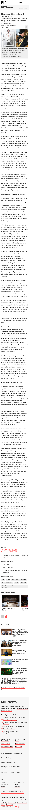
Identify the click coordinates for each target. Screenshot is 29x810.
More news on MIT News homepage (13, 688)
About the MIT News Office (6, 740)
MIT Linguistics (8, 567)
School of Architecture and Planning (14, 717)
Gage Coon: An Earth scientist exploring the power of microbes (19, 651)
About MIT (17, 786)
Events (10, 803)
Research (23, 582)
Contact (24, 803)
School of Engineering (10, 720)
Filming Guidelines (7, 747)
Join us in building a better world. (11, 791)
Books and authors (7, 582)
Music (8, 579)
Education (4, 780)
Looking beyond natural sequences (20, 660)
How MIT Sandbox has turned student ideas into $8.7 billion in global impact (19, 643)
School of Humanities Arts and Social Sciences (12, 586)
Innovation (4, 782)
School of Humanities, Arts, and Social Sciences (15, 723)
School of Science (9, 729)
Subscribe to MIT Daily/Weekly (11, 753)
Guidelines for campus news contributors (10, 767)
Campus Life (4, 784)
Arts (3, 579)
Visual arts (15, 579)
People (14, 803)
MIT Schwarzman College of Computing (12, 732)
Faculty (17, 582)
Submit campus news (8, 762)
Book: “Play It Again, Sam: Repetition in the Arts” (15, 556)
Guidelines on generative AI (10, 772)
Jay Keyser (6, 564)
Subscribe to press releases (10, 758)
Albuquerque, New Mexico (14, 395)
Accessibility (9, 805)
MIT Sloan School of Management (14, 726)
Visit (2, 803)
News (16, 784)
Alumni (3, 786)
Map (6, 803)
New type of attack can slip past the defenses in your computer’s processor (19, 671)
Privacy (3, 805)
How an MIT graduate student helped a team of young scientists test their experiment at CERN (20, 633)
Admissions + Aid (19, 782)
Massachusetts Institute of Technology (12, 797)
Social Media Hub (6, 806)
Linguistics (23, 579)
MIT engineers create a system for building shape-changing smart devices (19, 680)
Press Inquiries (20, 744)
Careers (19, 803)
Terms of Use (5, 744)
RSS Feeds (18, 747)
